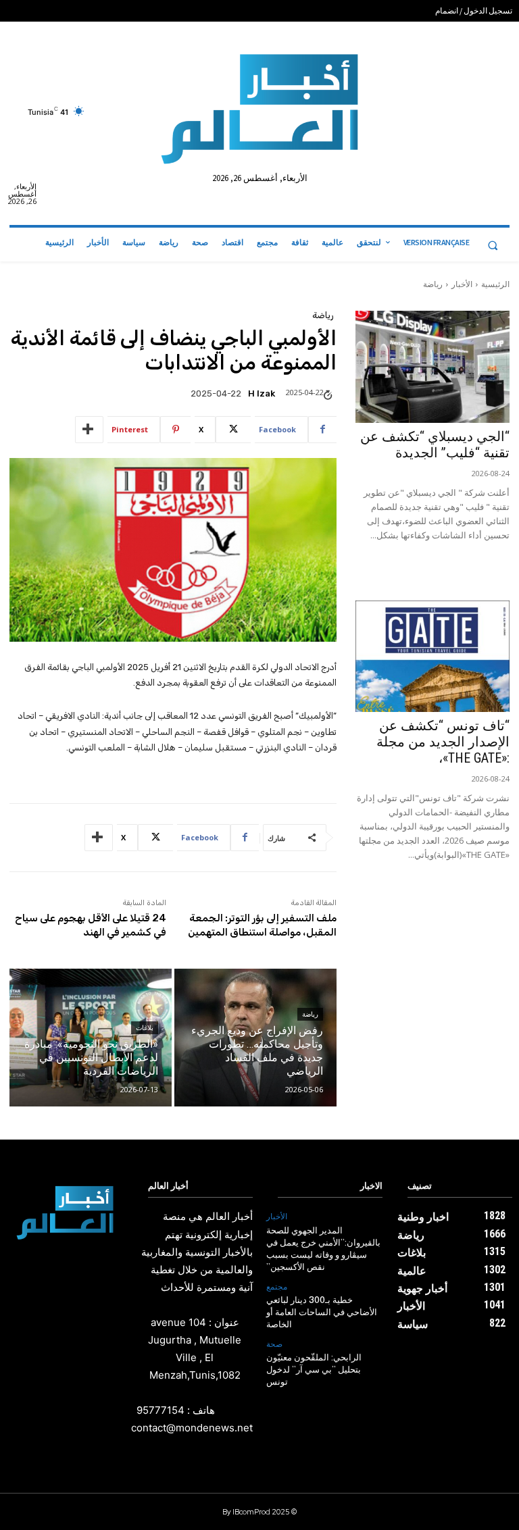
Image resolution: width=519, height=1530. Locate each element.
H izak (261, 393)
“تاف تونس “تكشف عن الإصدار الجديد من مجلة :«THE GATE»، (443, 741)
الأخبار (461, 284)
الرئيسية (495, 284)
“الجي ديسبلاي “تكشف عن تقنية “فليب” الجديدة (435, 444)
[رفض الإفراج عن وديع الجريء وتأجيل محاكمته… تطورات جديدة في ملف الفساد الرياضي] (255, 1037)
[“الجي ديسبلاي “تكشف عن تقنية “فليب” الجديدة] (432, 366)
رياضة (433, 284)
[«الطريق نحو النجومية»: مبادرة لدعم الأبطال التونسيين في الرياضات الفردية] (90, 1037)
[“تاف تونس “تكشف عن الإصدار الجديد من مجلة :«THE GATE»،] (432, 656)
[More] (89, 429)
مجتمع (276, 1287)
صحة (274, 1344)
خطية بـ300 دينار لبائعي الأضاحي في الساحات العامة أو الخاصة (321, 1312)
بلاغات (144, 1027)
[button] (493, 245)
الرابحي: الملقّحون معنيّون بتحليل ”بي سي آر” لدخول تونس (314, 1370)
